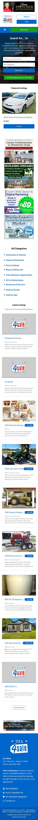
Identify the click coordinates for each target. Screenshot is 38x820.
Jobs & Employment (12, 342)
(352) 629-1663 (14, 764)
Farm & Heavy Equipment (13, 472)
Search (20, 70)
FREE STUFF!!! (11, 686)
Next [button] (33, 100)
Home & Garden (13, 290)
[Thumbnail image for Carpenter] (19, 367)
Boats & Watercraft (14, 269)
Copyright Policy (12, 815)
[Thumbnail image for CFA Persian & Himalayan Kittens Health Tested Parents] (19, 411)
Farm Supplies (10, 603)
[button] (4, 29)
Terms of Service (23, 815)
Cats (8, 429)
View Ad (19, 125)
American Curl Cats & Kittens (16, 117)
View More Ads (19, 707)
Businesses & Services (15, 284)
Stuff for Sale (11, 295)
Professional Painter (13, 338)
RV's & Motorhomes (14, 280)
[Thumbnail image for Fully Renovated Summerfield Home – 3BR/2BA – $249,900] (19, 628)
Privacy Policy (22, 817)
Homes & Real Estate (15, 260)
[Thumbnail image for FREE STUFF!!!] (19, 672)
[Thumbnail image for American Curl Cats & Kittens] (19, 103)
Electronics (10, 690)
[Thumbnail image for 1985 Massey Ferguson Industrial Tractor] (19, 498)
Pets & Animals (12, 265)
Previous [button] (4, 100)
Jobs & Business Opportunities (19, 275)
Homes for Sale (11, 647)
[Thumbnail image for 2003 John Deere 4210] (19, 454)
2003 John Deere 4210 (14, 469)
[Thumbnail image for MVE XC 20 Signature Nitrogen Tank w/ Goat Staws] (19, 585)
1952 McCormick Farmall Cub (17, 556)
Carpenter (9, 382)
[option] (19, 112)
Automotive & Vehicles (16, 255)
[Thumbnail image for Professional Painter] (19, 323)
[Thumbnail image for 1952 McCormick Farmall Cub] (19, 541)
